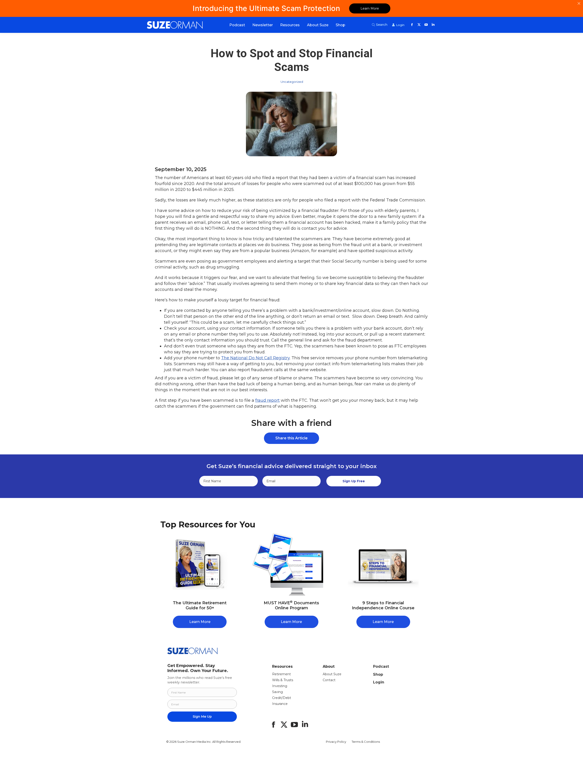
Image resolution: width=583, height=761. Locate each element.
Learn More (370, 8)
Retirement (281, 674)
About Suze (332, 674)
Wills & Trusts (282, 680)
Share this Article (291, 438)
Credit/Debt (281, 698)
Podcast (381, 666)
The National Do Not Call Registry (255, 357)
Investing (279, 686)
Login (378, 682)
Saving (277, 692)
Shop (378, 674)
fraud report (267, 400)
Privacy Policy (336, 741)
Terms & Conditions (366, 741)
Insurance (280, 704)
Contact (329, 680)
